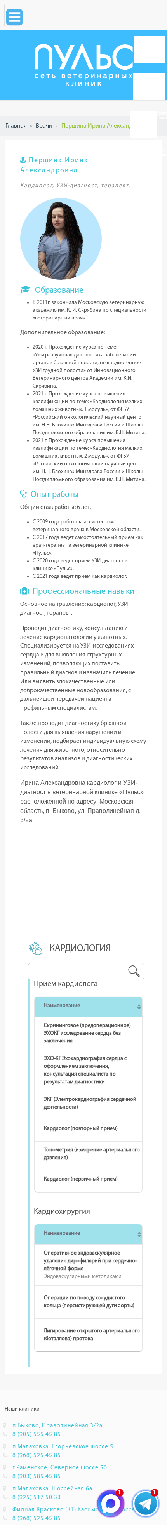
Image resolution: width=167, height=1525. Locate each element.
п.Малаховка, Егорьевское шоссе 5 (62, 1447)
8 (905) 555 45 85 (36, 1434)
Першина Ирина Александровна (105, 126)
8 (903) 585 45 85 (36, 1476)
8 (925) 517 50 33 (36, 1497)
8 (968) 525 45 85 (36, 1455)
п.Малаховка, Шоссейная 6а (52, 1489)
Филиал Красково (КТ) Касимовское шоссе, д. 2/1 (83, 1510)
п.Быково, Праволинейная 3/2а (57, 1426)
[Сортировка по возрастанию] (139, 1006)
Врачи (44, 126)
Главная (16, 126)
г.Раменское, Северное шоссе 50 (59, 1468)
